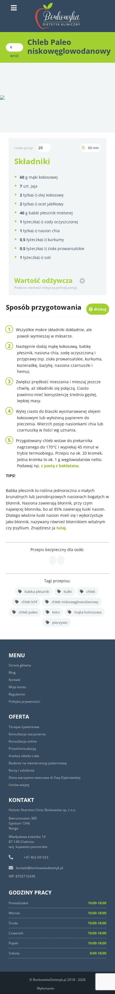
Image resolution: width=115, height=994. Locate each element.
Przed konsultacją (22, 748)
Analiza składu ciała (24, 755)
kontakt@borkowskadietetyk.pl (39, 867)
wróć (14, 47)
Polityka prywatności (24, 701)
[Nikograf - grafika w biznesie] (68, 987)
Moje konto (17, 687)
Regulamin (17, 694)
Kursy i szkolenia (21, 770)
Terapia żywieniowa (24, 726)
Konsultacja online (23, 741)
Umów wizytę (19, 784)
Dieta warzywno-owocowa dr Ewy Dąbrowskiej (44, 777)
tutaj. (62, 527)
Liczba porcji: (24, 148)
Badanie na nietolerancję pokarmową (38, 763)
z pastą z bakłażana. (60, 465)
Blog (12, 672)
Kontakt (14, 679)
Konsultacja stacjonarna (27, 734)
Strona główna (20, 665)
